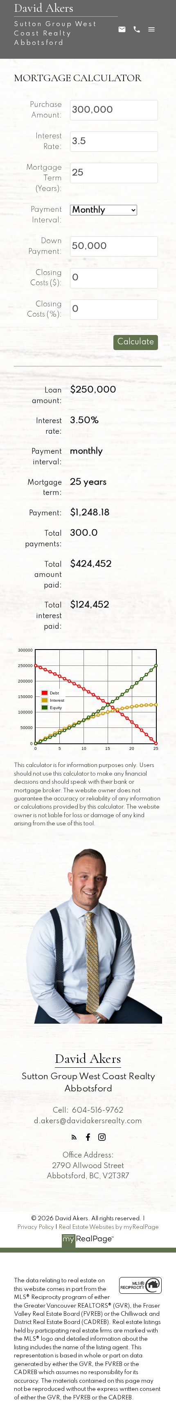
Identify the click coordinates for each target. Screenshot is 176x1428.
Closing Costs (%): (44, 310)
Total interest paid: (49, 616)
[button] (74, 1137)
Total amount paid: (48, 575)
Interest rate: (49, 426)
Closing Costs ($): (46, 278)
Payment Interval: (46, 215)
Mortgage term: (44, 488)
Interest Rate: (49, 142)
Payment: (45, 513)
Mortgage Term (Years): (44, 178)
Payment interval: (47, 457)
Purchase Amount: (46, 110)
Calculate (135, 342)
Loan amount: (47, 396)
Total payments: (43, 539)
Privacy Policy (35, 1227)
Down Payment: (45, 246)
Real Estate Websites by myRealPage (109, 1227)
